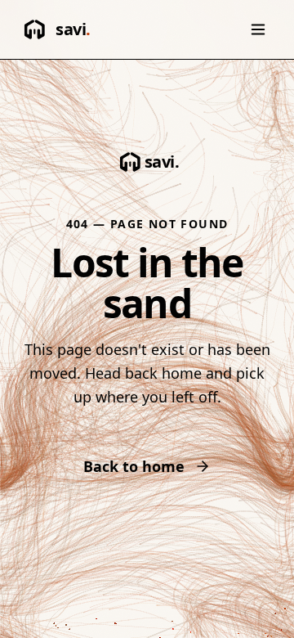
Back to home (134, 466)
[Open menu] (258, 29)
